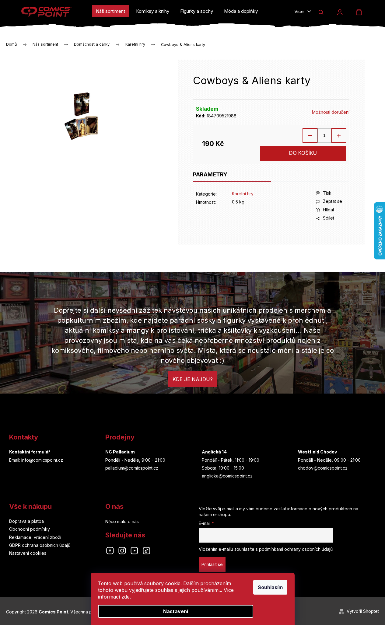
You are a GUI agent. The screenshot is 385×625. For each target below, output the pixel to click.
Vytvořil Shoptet (363, 611)
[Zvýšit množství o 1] (338, 135)
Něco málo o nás (122, 521)
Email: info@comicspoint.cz (36, 460)
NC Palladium (120, 451)
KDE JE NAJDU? (193, 379)
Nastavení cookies (27, 553)
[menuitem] (110, 11)
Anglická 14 (214, 451)
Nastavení (175, 611)
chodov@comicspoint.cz (323, 467)
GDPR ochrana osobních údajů (39, 545)
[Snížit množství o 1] (310, 135)
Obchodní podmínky (29, 529)
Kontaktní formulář (29, 451)
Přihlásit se (212, 564)
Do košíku (303, 153)
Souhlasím (270, 587)
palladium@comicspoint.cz (131, 467)
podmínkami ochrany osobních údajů (296, 549)
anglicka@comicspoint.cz (227, 475)
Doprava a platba (26, 521)
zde (125, 597)
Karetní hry (243, 193)
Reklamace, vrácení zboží (35, 537)
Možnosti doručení (330, 112)
